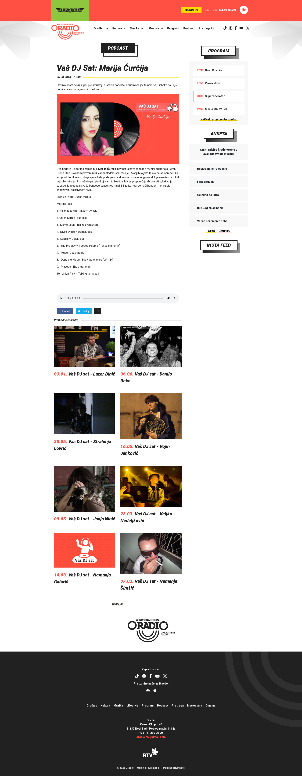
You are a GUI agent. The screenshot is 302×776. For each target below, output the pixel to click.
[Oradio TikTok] (225, 28)
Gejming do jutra (208, 195)
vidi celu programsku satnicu (218, 119)
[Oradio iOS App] (154, 691)
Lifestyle (153, 28)
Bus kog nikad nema (210, 208)
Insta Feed (219, 245)
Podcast (188, 28)
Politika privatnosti (174, 767)
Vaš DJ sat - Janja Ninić (91, 518)
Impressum (194, 705)
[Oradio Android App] (148, 691)
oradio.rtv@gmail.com (151, 737)
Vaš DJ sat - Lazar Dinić (91, 374)
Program (173, 28)
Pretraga (205, 28)
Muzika (134, 28)
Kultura (117, 28)
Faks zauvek (205, 181)
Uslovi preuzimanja (148, 767)
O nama (210, 705)
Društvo (99, 28)
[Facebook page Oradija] (235, 28)
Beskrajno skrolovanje (212, 168)
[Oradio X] (248, 28)
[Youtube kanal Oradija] (241, 28)
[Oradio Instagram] (230, 28)
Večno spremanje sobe (212, 221)
